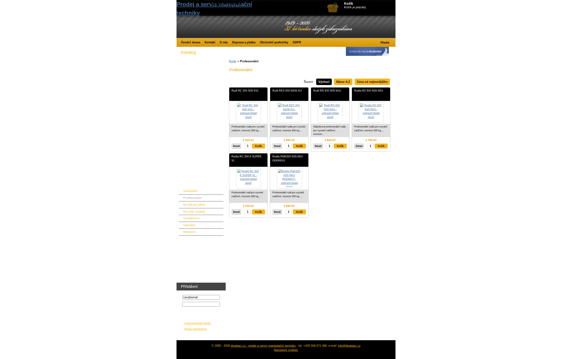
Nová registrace (195, 329)
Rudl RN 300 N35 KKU (327, 90)
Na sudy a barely (194, 211)
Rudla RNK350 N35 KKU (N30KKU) (287, 158)
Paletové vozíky (191, 148)
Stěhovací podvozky (194, 176)
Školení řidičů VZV (193, 274)
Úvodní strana (190, 42)
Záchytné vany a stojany (197, 169)
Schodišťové (191, 218)
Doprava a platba (243, 42)
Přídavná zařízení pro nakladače (202, 107)
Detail (236, 146)
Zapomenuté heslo (197, 323)
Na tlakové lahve (194, 204)
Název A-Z (343, 81)
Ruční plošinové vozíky (196, 162)
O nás (224, 42)
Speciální (189, 225)
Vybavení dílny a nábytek (197, 260)
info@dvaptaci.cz (349, 345)
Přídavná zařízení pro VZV (198, 93)
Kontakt (210, 42)
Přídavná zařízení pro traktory (200, 114)
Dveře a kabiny (190, 100)
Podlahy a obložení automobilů (201, 253)
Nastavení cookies (286, 350)
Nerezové (189, 232)
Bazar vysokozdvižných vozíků (201, 79)
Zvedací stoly (190, 155)
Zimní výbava (190, 59)
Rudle (232, 61)
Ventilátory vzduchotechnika (199, 267)
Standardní (190, 191)
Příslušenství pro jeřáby (196, 121)
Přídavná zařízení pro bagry (199, 128)
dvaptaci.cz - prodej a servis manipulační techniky (263, 345)
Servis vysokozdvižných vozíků (201, 86)
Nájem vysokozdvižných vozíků (201, 72)
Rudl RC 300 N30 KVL (245, 90)
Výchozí (324, 81)
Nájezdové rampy (192, 135)
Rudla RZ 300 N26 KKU (368, 90)
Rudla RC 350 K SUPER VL (246, 158)
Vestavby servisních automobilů (201, 246)
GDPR (297, 42)
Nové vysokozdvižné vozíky (199, 65)
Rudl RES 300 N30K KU (287, 90)
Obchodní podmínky (274, 42)
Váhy (184, 239)
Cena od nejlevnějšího (372, 81)
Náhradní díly (189, 142)
